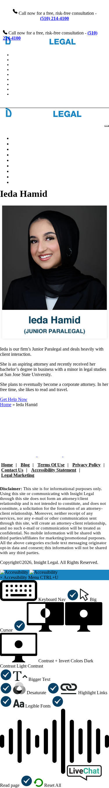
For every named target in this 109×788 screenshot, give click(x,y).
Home (5, 404)
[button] (39, 599)
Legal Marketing (17, 475)
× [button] (1, 577)
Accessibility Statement (53, 470)
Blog (25, 464)
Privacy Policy (86, 464)
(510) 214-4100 (54, 18)
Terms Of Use (51, 464)
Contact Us (24, 94)
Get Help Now (13, 399)
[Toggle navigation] (106, 126)
